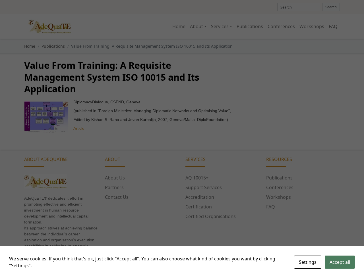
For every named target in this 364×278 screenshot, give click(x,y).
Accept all (340, 262)
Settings (308, 262)
